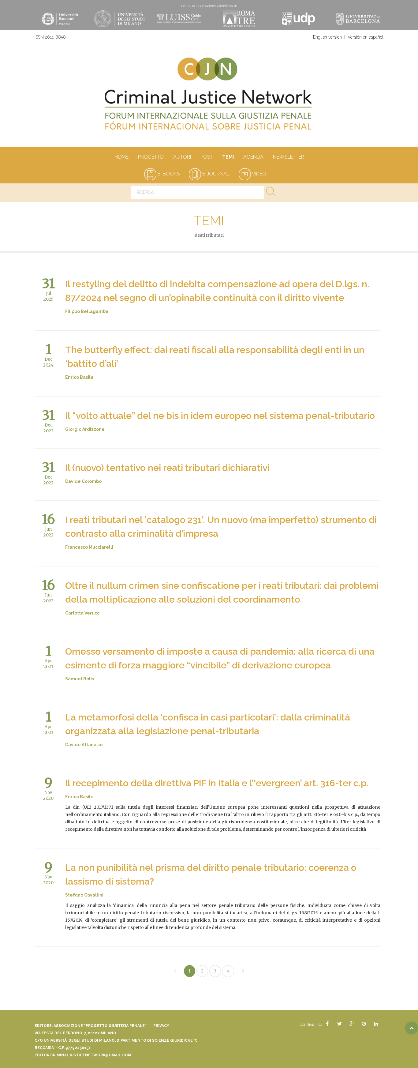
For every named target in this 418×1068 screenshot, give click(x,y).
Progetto (151, 157)
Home (121, 157)
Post (206, 157)
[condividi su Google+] (351, 1024)
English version (327, 37)
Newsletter (288, 157)
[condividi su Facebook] (327, 1024)
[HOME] (209, 97)
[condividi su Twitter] (339, 1024)
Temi (228, 157)
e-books (168, 174)
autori (182, 157)
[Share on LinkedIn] (376, 1024)
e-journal (215, 174)
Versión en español (365, 37)
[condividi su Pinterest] (364, 1024)
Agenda (253, 157)
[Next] (243, 971)
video (258, 174)
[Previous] (175, 971)
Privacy (161, 1026)
